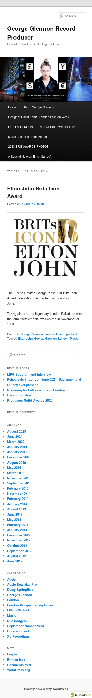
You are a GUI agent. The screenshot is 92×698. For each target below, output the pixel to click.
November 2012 (18, 540)
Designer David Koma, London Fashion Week (38, 117)
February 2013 (17, 524)
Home (12, 107)
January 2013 (17, 529)
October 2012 (17, 545)
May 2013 (14, 519)
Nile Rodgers (17, 620)
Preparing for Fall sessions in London (36, 390)
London (49, 334)
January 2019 (17, 446)
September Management (25, 626)
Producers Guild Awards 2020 (29, 400)
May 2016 (14, 467)
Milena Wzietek (18, 610)
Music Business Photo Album (27, 136)
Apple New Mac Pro (22, 584)
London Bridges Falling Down (30, 605)
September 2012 (19, 550)
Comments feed (19, 664)
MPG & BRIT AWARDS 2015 (59, 127)
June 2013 (14, 514)
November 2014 (18, 493)
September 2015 (19, 483)
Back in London (19, 395)
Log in (12, 654)
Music (74, 338)
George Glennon (31, 334)
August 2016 (16, 462)
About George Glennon (38, 107)
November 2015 (18, 478)
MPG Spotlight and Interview (29, 374)
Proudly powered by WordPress (46, 689)
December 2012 (18, 535)
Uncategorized (66, 334)
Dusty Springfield (20, 589)
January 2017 (17, 452)
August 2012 (16, 555)
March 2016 (15, 472)
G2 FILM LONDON (20, 127)
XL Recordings (18, 636)
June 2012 (14, 561)
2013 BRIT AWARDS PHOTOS (28, 146)
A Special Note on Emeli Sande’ (29, 156)
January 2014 (17, 504)
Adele (11, 579)
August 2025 (16, 431)
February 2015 (17, 488)
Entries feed (16, 659)
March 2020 (15, 441)
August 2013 (16, 509)
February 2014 (17, 498)
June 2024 (14, 436)
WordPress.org (18, 670)
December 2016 (18, 457)
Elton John (25, 338)
